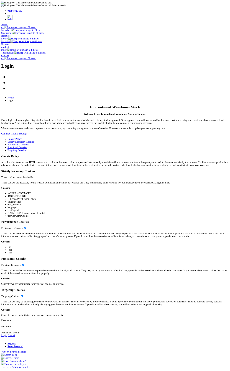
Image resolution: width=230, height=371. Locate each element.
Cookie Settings (19, 133)
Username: (6, 320)
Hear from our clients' (15, 361)
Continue (5, 133)
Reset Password (15, 346)
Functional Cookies (17, 147)
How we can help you (15, 364)
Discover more (11, 358)
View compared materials (13, 351)
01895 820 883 (15, 10)
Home (11, 97)
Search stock (10, 354)
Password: (6, 326)
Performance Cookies (18, 144)
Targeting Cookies (17, 150)
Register (12, 343)
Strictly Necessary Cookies (21, 141)
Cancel (11, 335)
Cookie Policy (15, 139)
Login (4, 335)
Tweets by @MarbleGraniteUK (17, 367)
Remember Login (10, 332)
